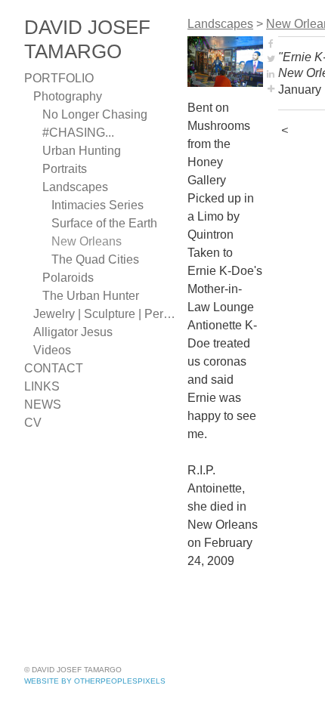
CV (33, 422)
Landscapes (75, 187)
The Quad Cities (95, 259)
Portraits (64, 168)
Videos (52, 350)
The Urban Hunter (90, 295)
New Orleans (86, 241)
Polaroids (68, 277)
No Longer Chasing (94, 114)
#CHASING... (78, 132)
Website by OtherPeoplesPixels (95, 681)
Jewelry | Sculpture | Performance (104, 313)
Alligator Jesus (73, 332)
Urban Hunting (81, 150)
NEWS (42, 404)
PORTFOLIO (59, 78)
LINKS (42, 386)
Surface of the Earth (104, 223)
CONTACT (53, 368)
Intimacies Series (97, 205)
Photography (67, 96)
